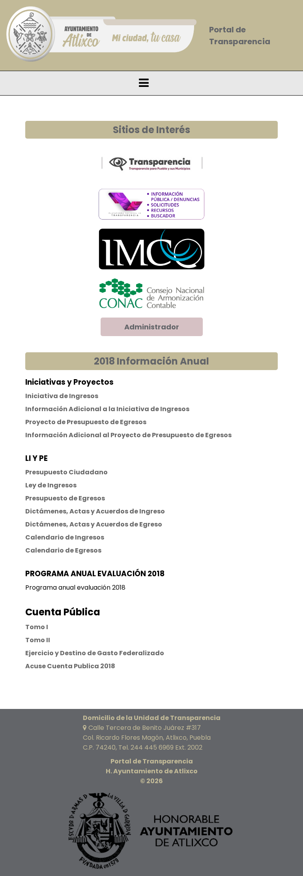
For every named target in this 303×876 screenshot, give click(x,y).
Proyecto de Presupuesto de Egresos (85, 422)
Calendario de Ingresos (64, 537)
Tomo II (37, 640)
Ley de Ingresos (51, 485)
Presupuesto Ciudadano (66, 472)
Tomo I (36, 627)
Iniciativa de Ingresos (61, 395)
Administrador (151, 327)
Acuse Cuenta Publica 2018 (70, 666)
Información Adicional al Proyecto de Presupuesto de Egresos (128, 435)
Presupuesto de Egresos (65, 498)
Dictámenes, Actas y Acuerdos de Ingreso (95, 511)
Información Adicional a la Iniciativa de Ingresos (107, 409)
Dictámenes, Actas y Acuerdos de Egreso (93, 524)
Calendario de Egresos (63, 550)
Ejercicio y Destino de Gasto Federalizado (94, 653)
